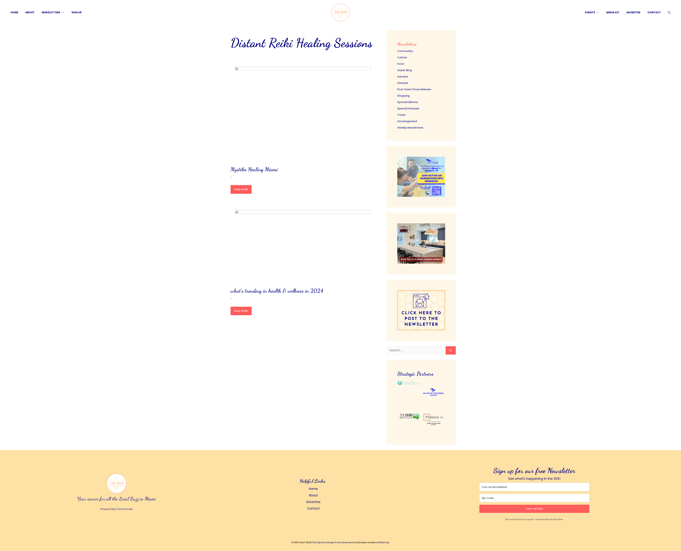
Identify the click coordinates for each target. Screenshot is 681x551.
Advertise (633, 12)
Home (14, 12)
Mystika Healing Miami (254, 169)
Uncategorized (407, 121)
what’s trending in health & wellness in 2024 (277, 291)
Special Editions (407, 102)
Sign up (76, 12)
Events (590, 12)
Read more (241, 189)
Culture (402, 57)
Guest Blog (404, 70)
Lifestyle (402, 83)
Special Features (408, 108)
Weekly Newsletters (410, 127)
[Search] (451, 350)
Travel (401, 115)
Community (405, 51)
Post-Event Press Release (414, 89)
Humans (402, 76)
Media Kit (612, 12)
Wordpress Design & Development (333, 542)
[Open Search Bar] (669, 12)
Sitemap (384, 542)
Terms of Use (125, 509)
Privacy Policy (108, 509)
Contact (654, 12)
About (30, 12)
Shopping (403, 96)
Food (400, 64)
